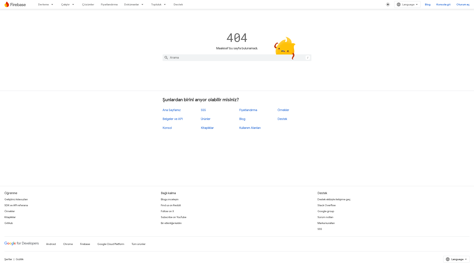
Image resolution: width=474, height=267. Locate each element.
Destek (178, 4)
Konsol (167, 128)
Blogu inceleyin (169, 199)
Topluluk (156, 4)
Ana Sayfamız (172, 110)
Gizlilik (20, 259)
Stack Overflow (327, 205)
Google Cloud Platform (110, 244)
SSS (203, 110)
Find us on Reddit (171, 205)
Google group (326, 211)
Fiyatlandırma (109, 4)
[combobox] (237, 57)
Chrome (68, 244)
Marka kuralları (326, 223)
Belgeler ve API (173, 119)
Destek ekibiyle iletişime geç (334, 199)
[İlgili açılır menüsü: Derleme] (53, 4)
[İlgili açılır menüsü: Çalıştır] (74, 4)
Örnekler (283, 110)
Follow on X (167, 211)
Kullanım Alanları (250, 128)
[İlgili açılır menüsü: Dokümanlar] (143, 4)
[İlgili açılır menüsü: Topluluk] (165, 4)
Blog (427, 4)
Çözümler (88, 4)
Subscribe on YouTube (173, 217)
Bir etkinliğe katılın (171, 223)
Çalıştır (65, 4)
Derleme (43, 4)
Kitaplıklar (207, 128)
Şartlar (8, 259)
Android (51, 244)
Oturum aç (463, 4)
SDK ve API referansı (16, 205)
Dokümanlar (131, 4)
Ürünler (206, 119)
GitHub (8, 223)
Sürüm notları (325, 217)
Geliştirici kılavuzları (16, 199)
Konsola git (443, 4)
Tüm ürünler (139, 244)
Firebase (85, 244)
